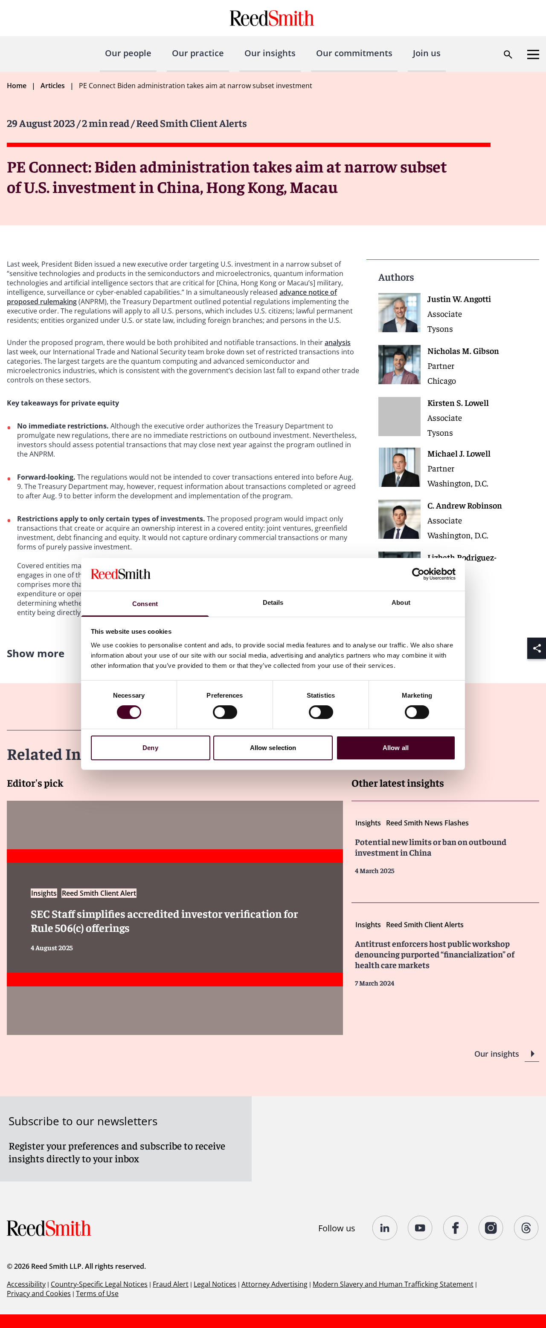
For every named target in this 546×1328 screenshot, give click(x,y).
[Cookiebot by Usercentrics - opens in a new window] (418, 574)
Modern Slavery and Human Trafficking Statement (393, 1284)
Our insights (270, 53)
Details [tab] (273, 602)
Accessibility (26, 1284)
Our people (128, 53)
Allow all (396, 747)
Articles (53, 85)
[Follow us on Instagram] (491, 1228)
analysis (338, 342)
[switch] (225, 712)
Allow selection (273, 747)
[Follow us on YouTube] (420, 1228)
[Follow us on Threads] (526, 1228)
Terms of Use (97, 1293)
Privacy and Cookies (39, 1293)
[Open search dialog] (508, 54)
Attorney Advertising (274, 1284)
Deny (150, 747)
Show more (35, 653)
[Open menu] (533, 54)
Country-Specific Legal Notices (99, 1284)
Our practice (198, 53)
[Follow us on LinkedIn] (385, 1228)
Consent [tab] (145, 603)
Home (16, 85)
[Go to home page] (273, 18)
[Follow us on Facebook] (455, 1228)
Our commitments (354, 53)
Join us (427, 53)
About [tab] (401, 602)
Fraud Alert (171, 1284)
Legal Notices (215, 1284)
